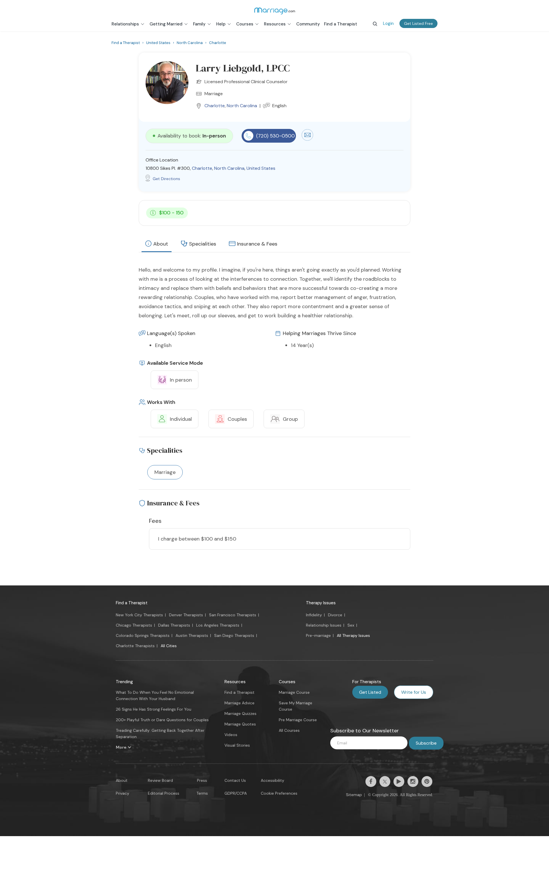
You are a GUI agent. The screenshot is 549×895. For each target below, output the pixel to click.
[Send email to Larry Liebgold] (307, 139)
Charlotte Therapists (135, 645)
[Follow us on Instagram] (412, 781)
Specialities (202, 243)
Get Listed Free (418, 23)
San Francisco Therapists (232, 614)
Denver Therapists (186, 614)
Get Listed (370, 692)
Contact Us (235, 780)
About (160, 243)
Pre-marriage (318, 635)
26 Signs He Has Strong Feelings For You (153, 709)
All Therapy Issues (353, 635)
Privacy (122, 793)
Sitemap (354, 794)
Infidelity (314, 614)
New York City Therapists (139, 614)
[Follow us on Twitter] (384, 781)
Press (202, 780)
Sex (350, 625)
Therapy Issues (321, 603)
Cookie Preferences (279, 793)
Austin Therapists (192, 635)
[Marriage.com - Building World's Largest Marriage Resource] (274, 11)
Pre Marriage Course (298, 719)
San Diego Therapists (234, 635)
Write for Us (413, 692)
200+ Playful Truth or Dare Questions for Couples (162, 719)
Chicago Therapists (134, 625)
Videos (230, 734)
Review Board (160, 780)
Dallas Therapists (174, 625)
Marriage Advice (239, 702)
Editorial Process (163, 793)
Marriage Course (294, 692)
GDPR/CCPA (235, 793)
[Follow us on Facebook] (370, 781)
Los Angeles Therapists (217, 625)
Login (388, 23)
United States (260, 168)
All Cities (169, 645)
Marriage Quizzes (240, 713)
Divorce (335, 614)
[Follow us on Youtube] (398, 781)
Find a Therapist (132, 603)
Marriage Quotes (240, 724)
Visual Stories (237, 745)
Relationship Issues (323, 625)
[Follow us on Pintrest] (426, 781)
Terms (202, 793)
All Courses (289, 730)
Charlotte (214, 106)
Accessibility (272, 780)
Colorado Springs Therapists (143, 635)
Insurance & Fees (257, 243)
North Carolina (242, 106)
